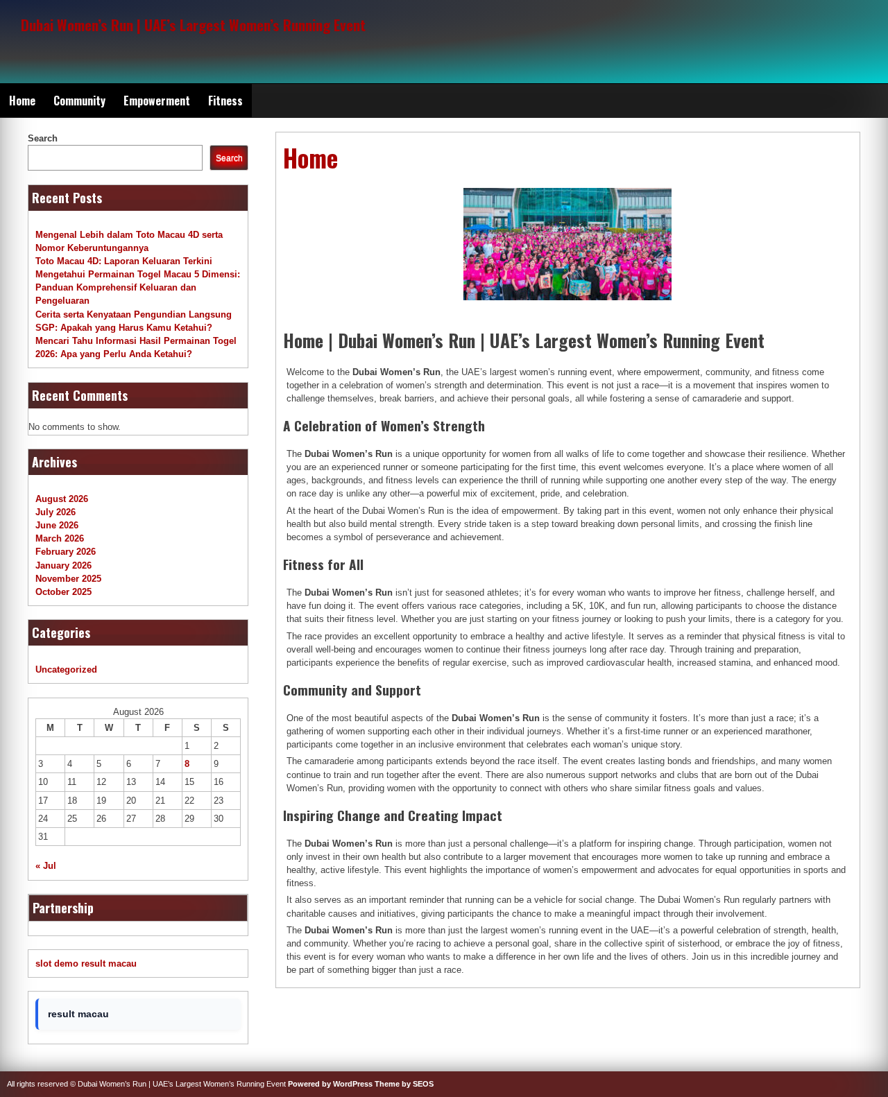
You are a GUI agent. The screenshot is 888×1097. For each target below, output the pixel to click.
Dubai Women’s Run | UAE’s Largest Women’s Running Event (193, 24)
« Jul (45, 866)
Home (22, 100)
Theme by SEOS (404, 1084)
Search (43, 138)
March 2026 (59, 538)
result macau (109, 963)
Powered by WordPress (330, 1084)
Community (79, 100)
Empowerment (156, 100)
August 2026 (61, 499)
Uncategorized (66, 669)
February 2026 (65, 551)
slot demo (56, 963)
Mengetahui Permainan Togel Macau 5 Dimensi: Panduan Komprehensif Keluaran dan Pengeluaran (137, 287)
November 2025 (68, 578)
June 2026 (56, 525)
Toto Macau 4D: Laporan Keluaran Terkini (123, 261)
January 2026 (63, 565)
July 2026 (55, 512)
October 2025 (63, 592)
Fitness (225, 100)
